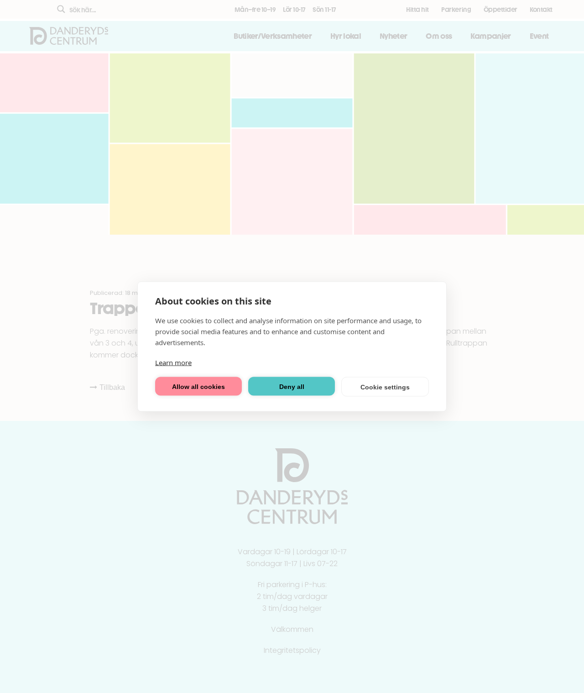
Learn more (173, 362)
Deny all (291, 386)
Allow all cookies (198, 386)
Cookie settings (385, 386)
